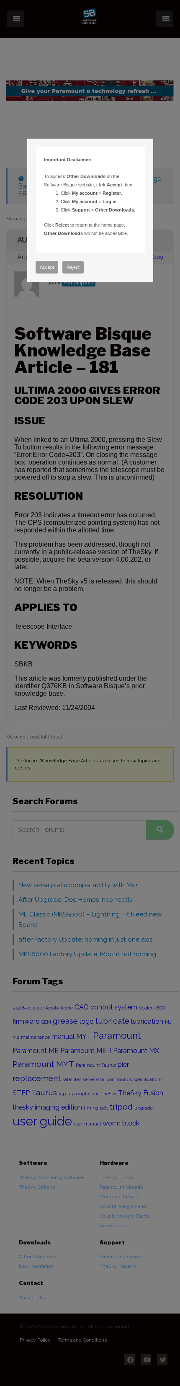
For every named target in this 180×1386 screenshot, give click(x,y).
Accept (47, 267)
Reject (73, 267)
